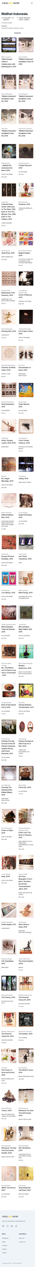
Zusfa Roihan (5, 739)
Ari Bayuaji (4, 438)
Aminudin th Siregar (7, 28)
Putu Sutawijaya (6, 828)
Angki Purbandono (7, 922)
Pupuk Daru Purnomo (25, 128)
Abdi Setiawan (23, 202)
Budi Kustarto (5, 163)
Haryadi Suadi (5, 290)
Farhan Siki (4, 554)
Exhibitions (5, 1238)
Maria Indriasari (6, 512)
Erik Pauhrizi (22, 922)
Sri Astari (4, 1068)
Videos (4, 1252)
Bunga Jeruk (23, 402)
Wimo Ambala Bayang (25, 663)
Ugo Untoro (22, 1185)
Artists (4, 1242)
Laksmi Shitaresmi (24, 959)
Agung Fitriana (6, 1185)
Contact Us (22, 1242)
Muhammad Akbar (7, 995)
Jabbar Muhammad (25, 329)
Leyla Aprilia (22, 739)
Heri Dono (4, 128)
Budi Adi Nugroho (6, 94)
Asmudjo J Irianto (18, 28)
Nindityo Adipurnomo (25, 995)
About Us (21, 1238)
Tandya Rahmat (6, 702)
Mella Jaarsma (6, 57)
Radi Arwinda (5, 590)
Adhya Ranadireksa (7, 402)
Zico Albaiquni (23, 94)
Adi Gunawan (5, 250)
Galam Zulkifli (23, 874)
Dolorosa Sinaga (6, 959)
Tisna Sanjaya (23, 512)
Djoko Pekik (22, 785)
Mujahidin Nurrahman (8, 365)
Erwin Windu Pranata (25, 250)
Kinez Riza (4, 202)
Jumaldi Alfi (22, 624)
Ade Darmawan (23, 1108)
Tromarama (22, 476)
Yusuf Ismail (22, 554)
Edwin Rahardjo (23, 1145)
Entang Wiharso (6, 1108)
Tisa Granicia (23, 438)
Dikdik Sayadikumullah (8, 624)
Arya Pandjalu (23, 57)
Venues (4, 1249)
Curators (4, 1245)
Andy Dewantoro (24, 163)
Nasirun (3, 476)
